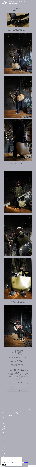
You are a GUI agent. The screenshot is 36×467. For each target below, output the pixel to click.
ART (25, 1)
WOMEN (20, 1)
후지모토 (3, 417)
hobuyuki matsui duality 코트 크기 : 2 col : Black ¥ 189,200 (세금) (18, 373)
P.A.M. (3, 435)
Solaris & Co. (18, 372)
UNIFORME (3, 453)
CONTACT (23, 411)
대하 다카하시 (4, 449)
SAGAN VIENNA (4, 436)
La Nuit (3, 423)
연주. (2, 416)
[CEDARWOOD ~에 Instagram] (29, 409)
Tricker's (3, 450)
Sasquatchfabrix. (4, 439)
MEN (17, 1)
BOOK (10, 3)
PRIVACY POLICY (16, 413)
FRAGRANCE (14, 3)
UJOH (3, 452)
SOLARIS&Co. (4, 442)
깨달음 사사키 (4, 441)
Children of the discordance (4, 414)
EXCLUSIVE (10, 415)
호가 (2, 420)
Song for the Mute (4, 444)
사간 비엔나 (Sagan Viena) (18, 29)
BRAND (12, 1)
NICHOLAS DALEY (3, 429)
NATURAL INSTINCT (3, 427)
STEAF (3, 446)
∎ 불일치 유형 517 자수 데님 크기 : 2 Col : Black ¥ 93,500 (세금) (18, 376)
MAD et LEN (4, 432)
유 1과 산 (3, 456)
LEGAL (16, 417)
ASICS (3, 412)
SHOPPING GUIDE (17, 415)
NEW (10, 1)
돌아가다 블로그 (18, 402)
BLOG (9, 412)
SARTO (3, 438)
